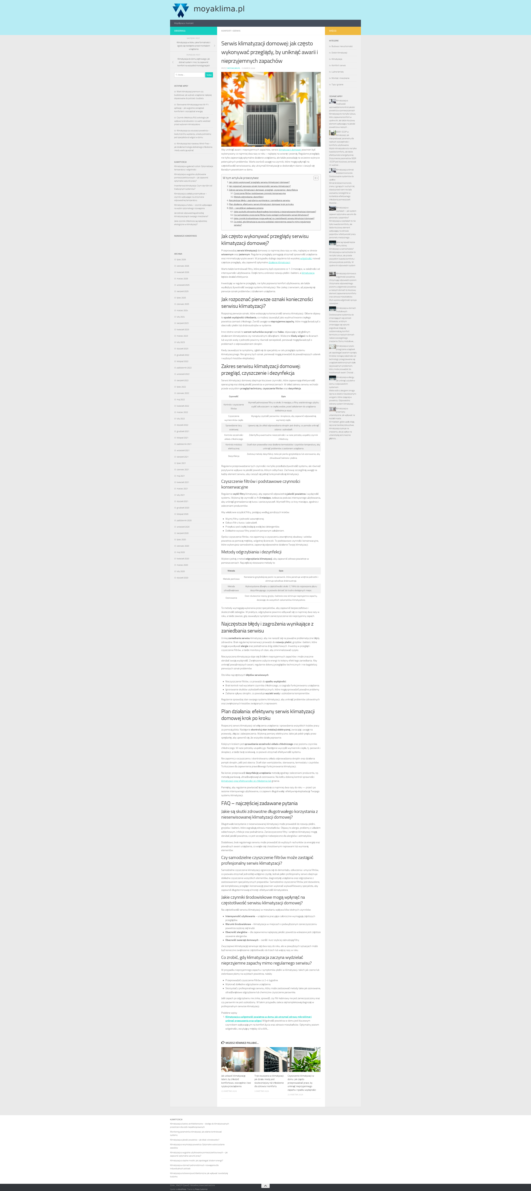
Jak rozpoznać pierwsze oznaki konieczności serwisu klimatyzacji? (260, 186)
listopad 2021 (182, 437)
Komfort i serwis (230, 30)
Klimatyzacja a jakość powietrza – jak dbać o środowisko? (194, 1140)
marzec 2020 (182, 565)
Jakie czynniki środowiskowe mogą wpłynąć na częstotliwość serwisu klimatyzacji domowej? (274, 218)
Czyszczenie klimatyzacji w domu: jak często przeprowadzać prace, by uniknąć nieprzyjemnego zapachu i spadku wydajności (302, 1082)
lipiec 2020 (181, 539)
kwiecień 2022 (183, 406)
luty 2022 (181, 418)
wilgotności (306, 258)
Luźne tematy (338, 72)
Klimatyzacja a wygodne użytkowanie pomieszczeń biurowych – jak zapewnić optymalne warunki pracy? (191, 177)
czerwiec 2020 (183, 546)
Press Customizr (201, 1189)
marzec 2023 (182, 336)
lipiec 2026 (181, 259)
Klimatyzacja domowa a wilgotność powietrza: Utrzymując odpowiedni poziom (342, 276)
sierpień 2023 (182, 323)
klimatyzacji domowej (290, 149)
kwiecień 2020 (183, 558)
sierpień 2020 (182, 533)
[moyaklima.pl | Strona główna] (208, 9)
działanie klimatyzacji (279, 262)
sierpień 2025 (182, 291)
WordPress (182, 1189)
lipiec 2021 (181, 463)
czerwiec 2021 (183, 469)
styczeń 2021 (182, 501)
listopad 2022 (182, 361)
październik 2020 (184, 520)
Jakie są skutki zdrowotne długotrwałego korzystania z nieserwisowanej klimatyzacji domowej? (275, 211)
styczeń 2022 (182, 425)
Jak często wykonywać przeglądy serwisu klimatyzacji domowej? (259, 182)
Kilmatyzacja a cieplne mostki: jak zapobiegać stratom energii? (196, 1160)
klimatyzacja (308, 272)
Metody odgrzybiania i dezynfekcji (248, 197)
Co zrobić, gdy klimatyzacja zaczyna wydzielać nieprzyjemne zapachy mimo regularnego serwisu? (272, 223)
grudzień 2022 (183, 355)
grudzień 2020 (183, 507)
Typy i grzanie (337, 84)
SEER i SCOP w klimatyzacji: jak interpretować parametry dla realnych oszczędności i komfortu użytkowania (341, 138)
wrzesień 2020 (183, 527)
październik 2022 (184, 367)
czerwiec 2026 (183, 266)
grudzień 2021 (183, 431)
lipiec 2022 (181, 387)
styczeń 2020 (182, 577)
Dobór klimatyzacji (339, 52)
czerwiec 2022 (183, 393)
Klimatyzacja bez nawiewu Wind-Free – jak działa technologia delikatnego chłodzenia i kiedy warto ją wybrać (193, 147)
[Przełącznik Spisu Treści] (314, 178)
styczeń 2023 (182, 348)
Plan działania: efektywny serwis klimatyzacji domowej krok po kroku (261, 204)
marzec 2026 (182, 278)
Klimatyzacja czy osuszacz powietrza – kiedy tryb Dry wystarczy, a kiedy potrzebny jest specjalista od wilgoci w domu (192, 134)
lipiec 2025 (181, 297)
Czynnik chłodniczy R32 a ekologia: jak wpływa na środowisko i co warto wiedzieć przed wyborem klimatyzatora (192, 121)
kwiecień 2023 (183, 329)
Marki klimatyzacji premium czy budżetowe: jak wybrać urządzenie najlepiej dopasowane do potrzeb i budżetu (193, 95)
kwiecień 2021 (183, 482)
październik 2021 (184, 444)
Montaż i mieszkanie (340, 78)
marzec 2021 (182, 488)
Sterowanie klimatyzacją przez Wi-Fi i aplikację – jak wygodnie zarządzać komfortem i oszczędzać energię (191, 108)
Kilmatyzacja (337, 59)
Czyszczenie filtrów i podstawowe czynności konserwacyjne (260, 193)
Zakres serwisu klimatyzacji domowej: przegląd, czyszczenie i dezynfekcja (263, 190)
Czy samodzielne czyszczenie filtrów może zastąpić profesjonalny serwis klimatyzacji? (271, 215)
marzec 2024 (182, 310)
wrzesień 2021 (183, 450)
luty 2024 (181, 317)
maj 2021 (181, 476)
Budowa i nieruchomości (342, 46)
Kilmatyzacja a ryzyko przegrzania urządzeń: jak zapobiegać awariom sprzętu (343, 349)
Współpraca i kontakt (184, 23)
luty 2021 (181, 495)
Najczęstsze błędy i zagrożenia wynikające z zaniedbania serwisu (259, 200)
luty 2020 (181, 571)
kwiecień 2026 (183, 272)
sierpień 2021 (182, 457)
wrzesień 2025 (183, 285)
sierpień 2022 (182, 380)
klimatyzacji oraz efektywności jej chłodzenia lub (246, 780)
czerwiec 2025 (183, 304)
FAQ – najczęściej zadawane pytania (246, 208)
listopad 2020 (182, 514)
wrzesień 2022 (183, 374)
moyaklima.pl (233, 68)
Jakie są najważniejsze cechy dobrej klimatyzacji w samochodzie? (342, 245)
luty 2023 (181, 342)
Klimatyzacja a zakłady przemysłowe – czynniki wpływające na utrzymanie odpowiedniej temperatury (190, 197)
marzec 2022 (182, 412)
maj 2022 (181, 399)
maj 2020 (181, 552)
